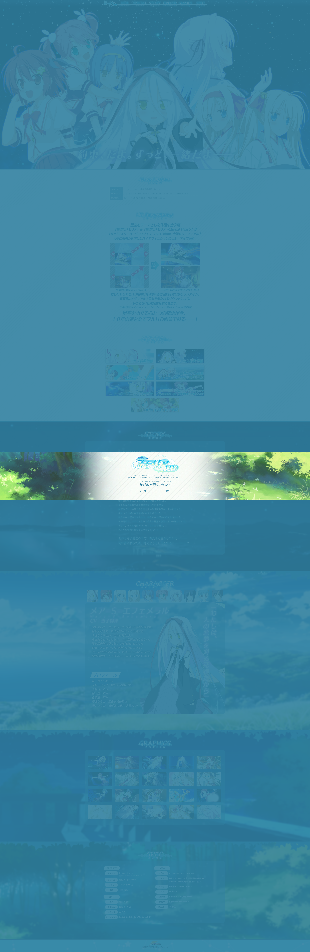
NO (167, 491)
